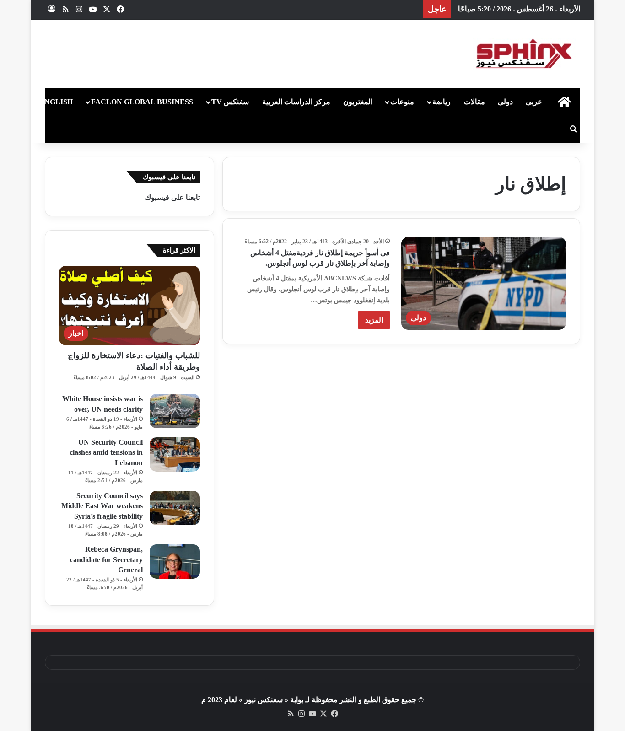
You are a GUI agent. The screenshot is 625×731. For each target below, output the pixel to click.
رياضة (441, 102)
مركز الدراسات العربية (296, 102)
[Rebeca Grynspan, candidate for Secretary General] (175, 561)
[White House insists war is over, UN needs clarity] (175, 411)
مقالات (474, 102)
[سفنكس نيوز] (523, 54)
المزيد (374, 320)
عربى (534, 102)
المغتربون (357, 102)
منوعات (402, 102)
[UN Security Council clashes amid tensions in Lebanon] (175, 454)
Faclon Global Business (142, 102)
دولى (505, 102)
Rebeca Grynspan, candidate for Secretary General (106, 559)
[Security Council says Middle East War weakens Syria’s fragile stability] (175, 508)
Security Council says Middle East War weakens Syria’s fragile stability (102, 506)
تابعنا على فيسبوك (172, 197)
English (56, 102)
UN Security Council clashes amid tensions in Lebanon (106, 452)
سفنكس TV (230, 102)
